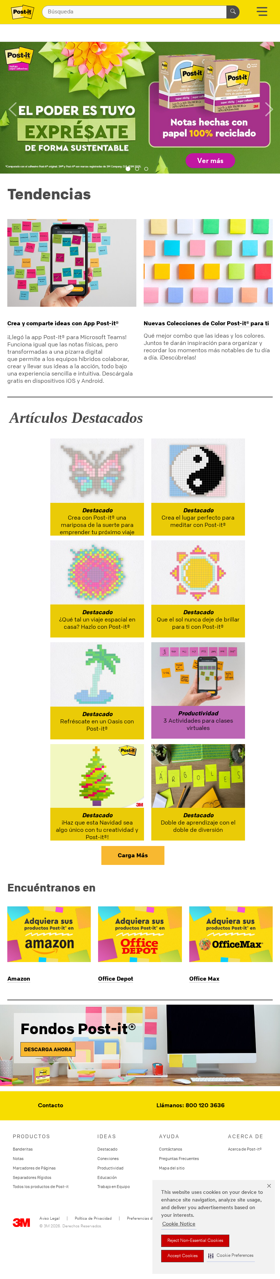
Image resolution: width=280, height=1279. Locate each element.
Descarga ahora (48, 1049)
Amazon (18, 978)
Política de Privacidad (93, 1219)
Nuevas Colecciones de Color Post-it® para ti (206, 323)
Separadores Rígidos (32, 1177)
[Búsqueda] (233, 12)
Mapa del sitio (171, 1168)
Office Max (204, 978)
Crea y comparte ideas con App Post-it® (62, 323)
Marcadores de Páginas (34, 1168)
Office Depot (115, 978)
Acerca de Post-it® (245, 1149)
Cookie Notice (178, 1224)
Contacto (50, 1106)
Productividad (110, 1168)
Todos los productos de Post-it (41, 1186)
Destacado (107, 1149)
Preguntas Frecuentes (179, 1158)
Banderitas (23, 1149)
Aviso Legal (49, 1219)
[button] (231, 1256)
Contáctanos (170, 1149)
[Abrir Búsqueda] (262, 14)
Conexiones (108, 1158)
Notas (18, 1158)
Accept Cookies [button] (182, 1256)
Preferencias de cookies (148, 1219)
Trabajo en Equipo (113, 1186)
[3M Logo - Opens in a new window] (22, 12)
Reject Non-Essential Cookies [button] (195, 1241)
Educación (107, 1177)
